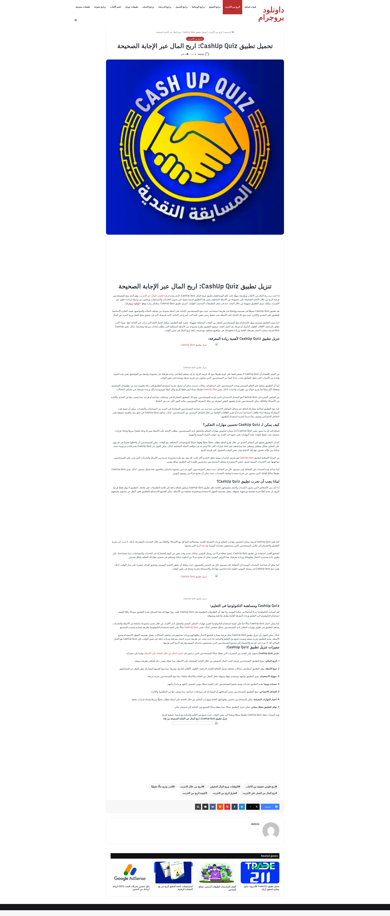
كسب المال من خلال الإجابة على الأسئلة (164, 653)
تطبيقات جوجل (131, 6)
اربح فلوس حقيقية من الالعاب (260, 786)
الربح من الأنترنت (232, 6)
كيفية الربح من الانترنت (194, 793)
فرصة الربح (201, 545)
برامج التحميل (182, 6)
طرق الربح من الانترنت (224, 793)
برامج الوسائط (198, 6)
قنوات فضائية (250, 6)
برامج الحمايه (148, 6)
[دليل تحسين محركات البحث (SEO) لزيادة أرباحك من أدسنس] (130, 873)
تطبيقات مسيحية (83, 6)
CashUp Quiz (211, 389)
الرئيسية (228, 32)
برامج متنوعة (100, 6)
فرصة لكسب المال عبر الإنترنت (154, 295)
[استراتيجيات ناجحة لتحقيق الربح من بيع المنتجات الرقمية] (173, 873)
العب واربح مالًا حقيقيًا (162, 786)
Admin (201, 54)
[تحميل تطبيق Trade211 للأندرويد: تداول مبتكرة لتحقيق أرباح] (260, 873)
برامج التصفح (215, 6)
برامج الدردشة (164, 6)
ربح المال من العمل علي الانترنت (259, 793)
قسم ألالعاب (115, 6)
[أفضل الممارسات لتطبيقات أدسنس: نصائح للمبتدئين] (216, 873)
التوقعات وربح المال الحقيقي (224, 786)
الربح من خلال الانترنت (191, 786)
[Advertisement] (195, 260)
